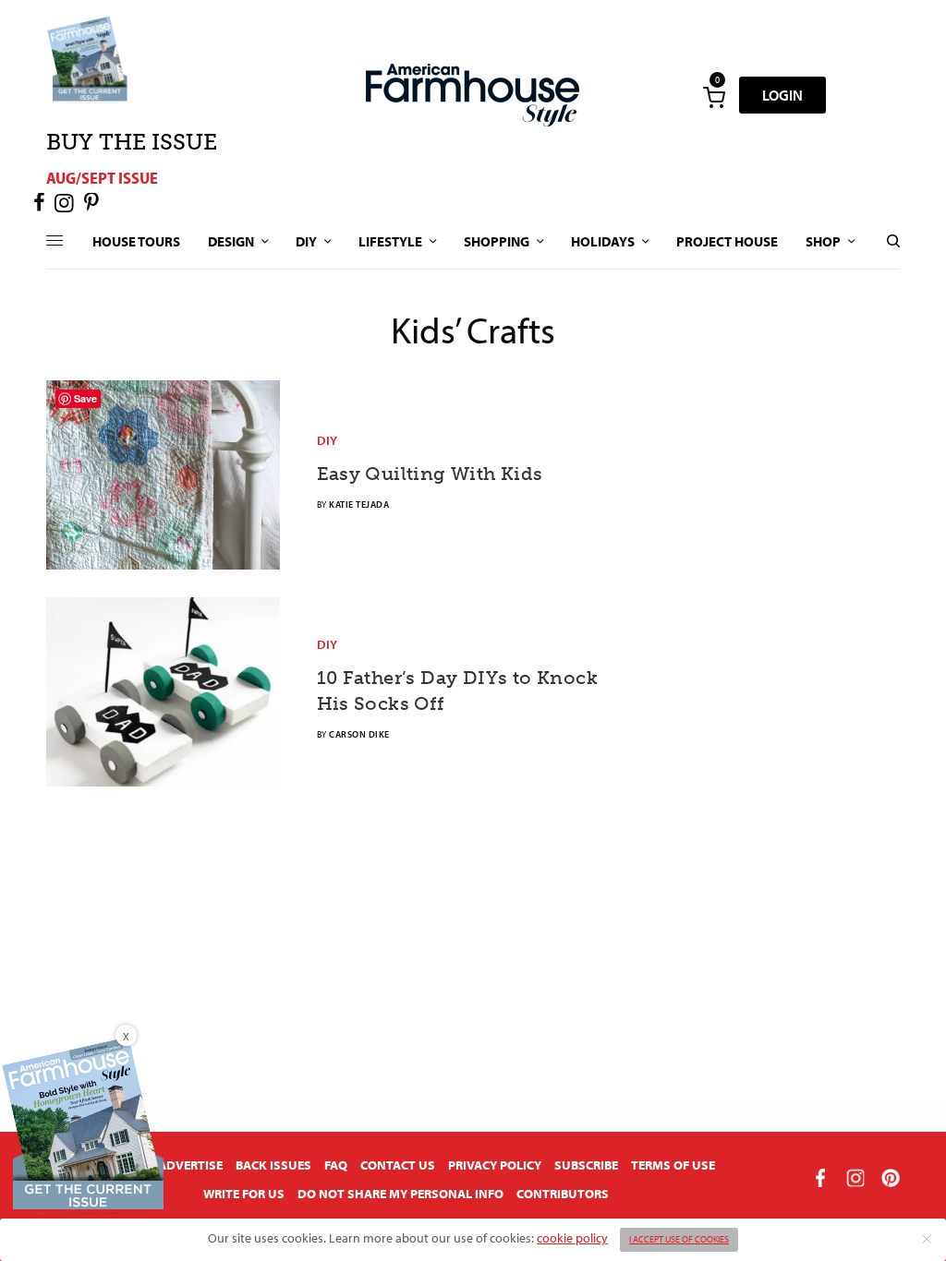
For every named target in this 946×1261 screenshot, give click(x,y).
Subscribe (586, 1165)
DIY (327, 440)
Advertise (190, 1165)
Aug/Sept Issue (102, 177)
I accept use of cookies (679, 1239)
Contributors (562, 1193)
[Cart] (714, 95)
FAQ (335, 1165)
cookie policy (572, 1238)
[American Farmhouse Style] (472, 95)
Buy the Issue (131, 141)
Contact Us (397, 1165)
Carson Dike (359, 734)
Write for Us (244, 1193)
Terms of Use (673, 1165)
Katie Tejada (359, 504)
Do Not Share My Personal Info (400, 1193)
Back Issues (273, 1165)
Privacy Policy (494, 1165)
